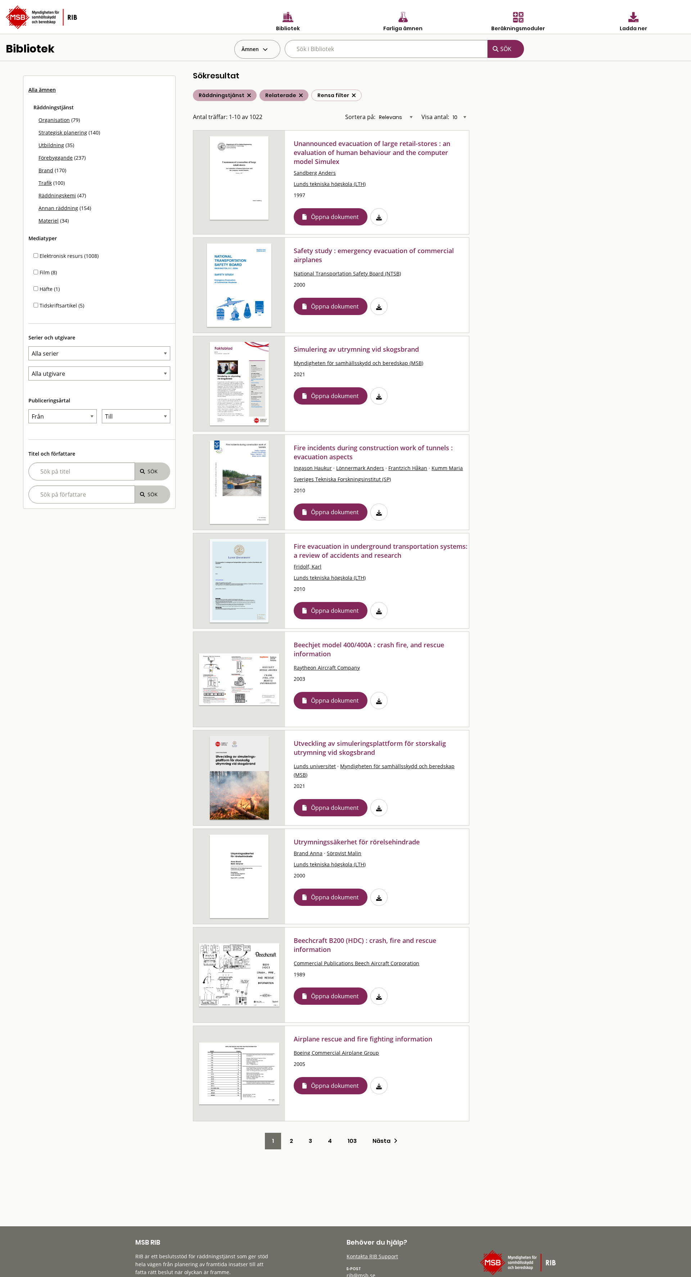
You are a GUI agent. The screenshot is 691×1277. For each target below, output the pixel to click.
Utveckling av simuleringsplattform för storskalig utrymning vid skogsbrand (370, 748)
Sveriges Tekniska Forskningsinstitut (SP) (342, 479)
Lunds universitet (315, 766)
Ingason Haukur (313, 468)
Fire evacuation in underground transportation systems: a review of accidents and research (381, 551)
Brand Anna (308, 853)
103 (352, 1141)
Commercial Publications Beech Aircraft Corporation (356, 963)
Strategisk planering (63, 132)
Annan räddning (58, 208)
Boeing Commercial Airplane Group (336, 1052)
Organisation (54, 120)
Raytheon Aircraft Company (327, 667)
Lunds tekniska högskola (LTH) (330, 184)
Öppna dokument (335, 217)
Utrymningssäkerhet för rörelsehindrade (357, 842)
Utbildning (51, 145)
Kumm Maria (447, 468)
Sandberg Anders (315, 172)
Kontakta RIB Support (372, 1256)
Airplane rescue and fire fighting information (363, 1039)
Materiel (49, 220)
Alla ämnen (42, 89)
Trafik (45, 182)
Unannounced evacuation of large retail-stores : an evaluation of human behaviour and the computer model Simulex (372, 152)
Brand (46, 170)
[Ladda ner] (379, 216)
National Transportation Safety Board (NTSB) (347, 273)
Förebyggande (56, 157)
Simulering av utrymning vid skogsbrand (356, 349)
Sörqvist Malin (344, 853)
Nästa (383, 1141)
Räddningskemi (57, 195)
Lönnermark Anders (360, 468)
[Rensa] (354, 95)
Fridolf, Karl (307, 566)
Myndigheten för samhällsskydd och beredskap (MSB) (358, 363)
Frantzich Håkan (407, 468)
